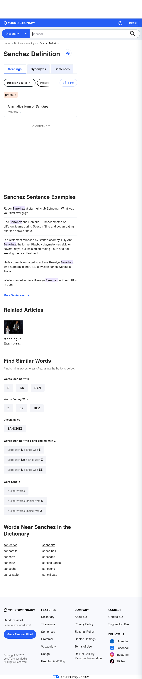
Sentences (62, 69)
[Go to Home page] (19, 23)
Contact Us (115, 617)
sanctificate (49, 574)
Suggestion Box (118, 624)
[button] (120, 23)
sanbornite (11, 551)
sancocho (48, 568)
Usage (45, 654)
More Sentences (14, 295)
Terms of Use (83, 646)
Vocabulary (48, 646)
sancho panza (51, 563)
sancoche (10, 568)
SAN (37, 388)
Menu (133, 23)
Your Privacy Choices (75, 677)
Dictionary (12, 33)
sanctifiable (11, 574)
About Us (81, 617)
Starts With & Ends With (23, 449)
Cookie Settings (85, 639)
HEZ (37, 408)
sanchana (48, 557)
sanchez (14, 428)
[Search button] (134, 34)
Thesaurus (48, 624)
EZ (21, 408)
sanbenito (48, 545)
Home (7, 43)
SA (22, 388)
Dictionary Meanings (25, 43)
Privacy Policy (84, 624)
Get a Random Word (20, 634)
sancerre (9, 557)
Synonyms (38, 69)
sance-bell (49, 551)
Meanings (15, 69)
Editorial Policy (84, 631)
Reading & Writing (53, 661)
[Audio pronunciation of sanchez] (68, 53)
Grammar (47, 639)
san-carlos (10, 545)
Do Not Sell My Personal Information (88, 656)
